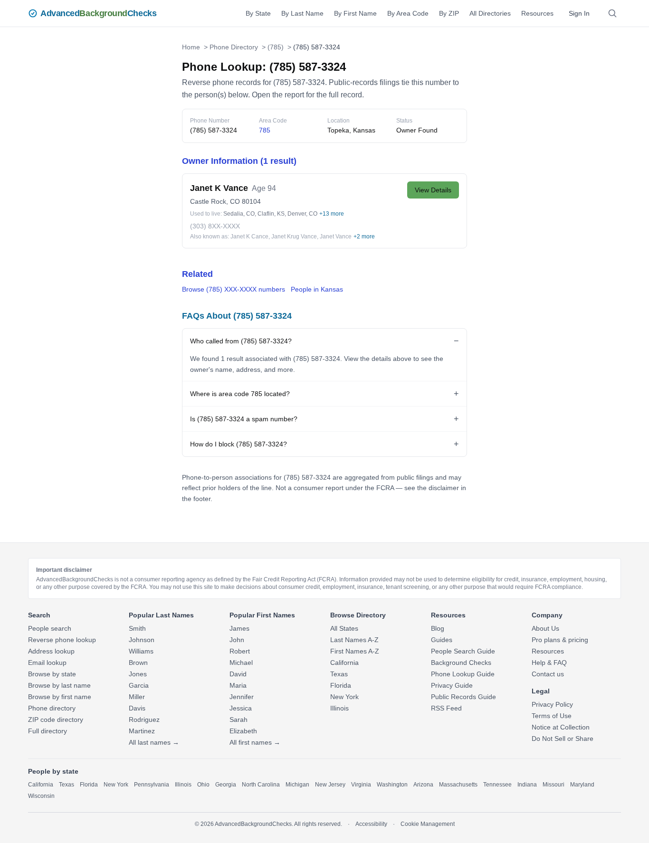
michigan (297, 784)
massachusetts (458, 784)
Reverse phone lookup (62, 640)
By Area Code (408, 13)
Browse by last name (59, 685)
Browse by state (52, 674)
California (344, 662)
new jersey (330, 784)
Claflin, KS (271, 213)
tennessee (497, 784)
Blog (437, 628)
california (40, 784)
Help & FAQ (549, 662)
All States (344, 628)
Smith (137, 628)
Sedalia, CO (239, 213)
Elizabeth (243, 731)
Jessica (240, 708)
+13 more (331, 213)
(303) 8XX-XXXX (215, 226)
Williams (141, 651)
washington (392, 784)
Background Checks (461, 662)
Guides (441, 640)
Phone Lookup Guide (463, 674)
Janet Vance (336, 236)
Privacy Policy (552, 704)
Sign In (579, 13)
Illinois (339, 708)
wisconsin (41, 796)
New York (344, 697)
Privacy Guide (452, 685)
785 (264, 130)
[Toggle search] (612, 13)
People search (49, 628)
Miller (137, 697)
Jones (138, 674)
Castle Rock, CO (215, 201)
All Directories (490, 13)
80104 (251, 201)
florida (89, 784)
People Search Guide (463, 651)
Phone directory (52, 708)
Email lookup (47, 662)
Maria (238, 685)
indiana (527, 784)
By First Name (355, 13)
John (236, 640)
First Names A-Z (354, 651)
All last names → (154, 742)
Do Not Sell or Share (562, 738)
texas (66, 784)
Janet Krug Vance (294, 236)
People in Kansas (317, 289)
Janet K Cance (249, 236)
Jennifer (241, 697)
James (239, 628)
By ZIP (449, 13)
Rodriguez (144, 719)
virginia (361, 784)
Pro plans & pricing (560, 640)
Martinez (142, 731)
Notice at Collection (561, 727)
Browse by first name (59, 697)
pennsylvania (151, 784)
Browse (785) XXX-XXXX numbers (233, 289)
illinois (183, 784)
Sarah (238, 719)
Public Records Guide (463, 697)
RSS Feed (446, 708)
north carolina (261, 784)
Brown (138, 662)
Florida (340, 685)
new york (116, 784)
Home (191, 47)
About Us (545, 628)
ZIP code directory (55, 719)
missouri (553, 784)
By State (258, 13)
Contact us (548, 674)
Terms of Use (552, 716)
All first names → (254, 742)
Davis (137, 708)
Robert (239, 651)
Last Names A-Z (354, 640)
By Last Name (302, 13)
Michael (241, 662)
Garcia (139, 685)
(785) (275, 47)
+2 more (364, 236)
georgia (225, 784)
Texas (339, 674)
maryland (582, 784)
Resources (537, 13)
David (238, 674)
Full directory (47, 731)
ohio (203, 784)
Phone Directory (234, 47)
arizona (423, 784)
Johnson (141, 640)
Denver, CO (302, 213)
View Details (433, 190)
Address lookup (51, 651)
